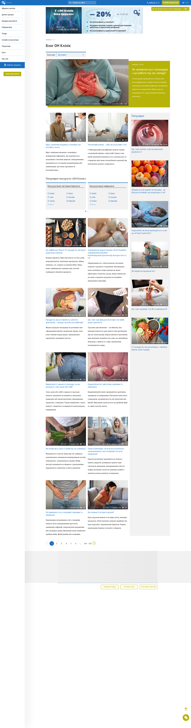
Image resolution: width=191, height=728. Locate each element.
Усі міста (51, 204)
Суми (51, 197)
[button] (82, 2)
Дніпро (52, 201)
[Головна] (7, 2)
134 (85, 543)
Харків (52, 193)
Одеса (71, 193)
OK (185, 9)
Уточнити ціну (129, 587)
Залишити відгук (109, 587)
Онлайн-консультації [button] (171, 2)
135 (90, 543)
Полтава (71, 197)
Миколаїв (72, 201)
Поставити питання (148, 587)
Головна (48, 40)
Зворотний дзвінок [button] (12, 74)
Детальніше (177, 9)
